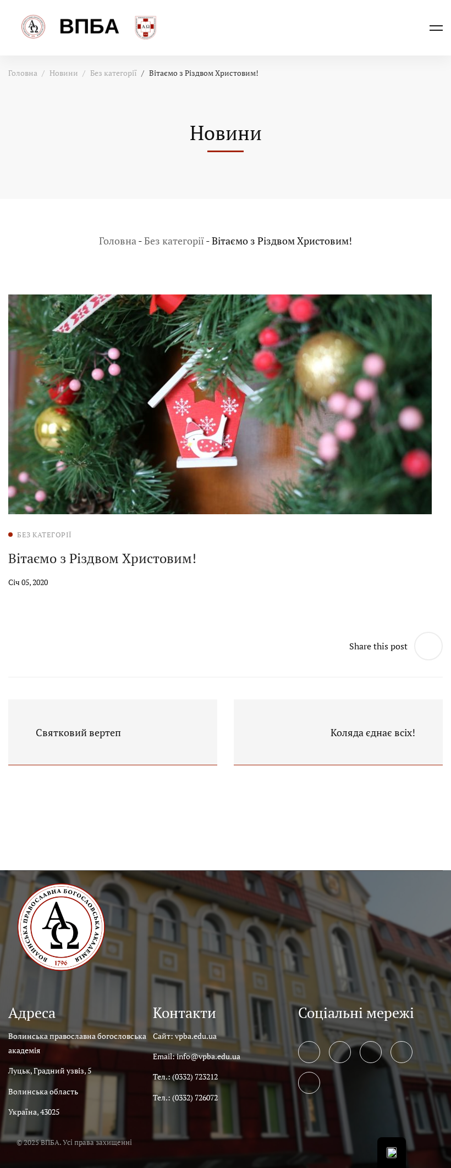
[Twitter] (340, 1052)
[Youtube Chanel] (402, 1052)
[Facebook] (309, 1052)
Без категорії (113, 73)
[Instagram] (371, 1052)
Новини (64, 73)
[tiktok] (309, 1083)
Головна (22, 73)
